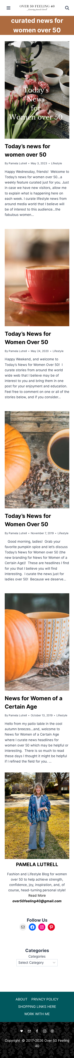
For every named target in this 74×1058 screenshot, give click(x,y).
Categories (37, 956)
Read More (37, 895)
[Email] (29, 1031)
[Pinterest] (52, 1031)
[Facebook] (37, 1031)
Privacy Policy (44, 999)
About (21, 999)
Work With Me (37, 1014)
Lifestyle (56, 163)
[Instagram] (44, 1031)
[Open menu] (8, 8)
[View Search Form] (64, 8)
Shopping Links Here (37, 1007)
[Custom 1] (21, 1031)
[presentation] (37, 90)
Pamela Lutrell (18, 163)
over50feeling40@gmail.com (37, 901)
